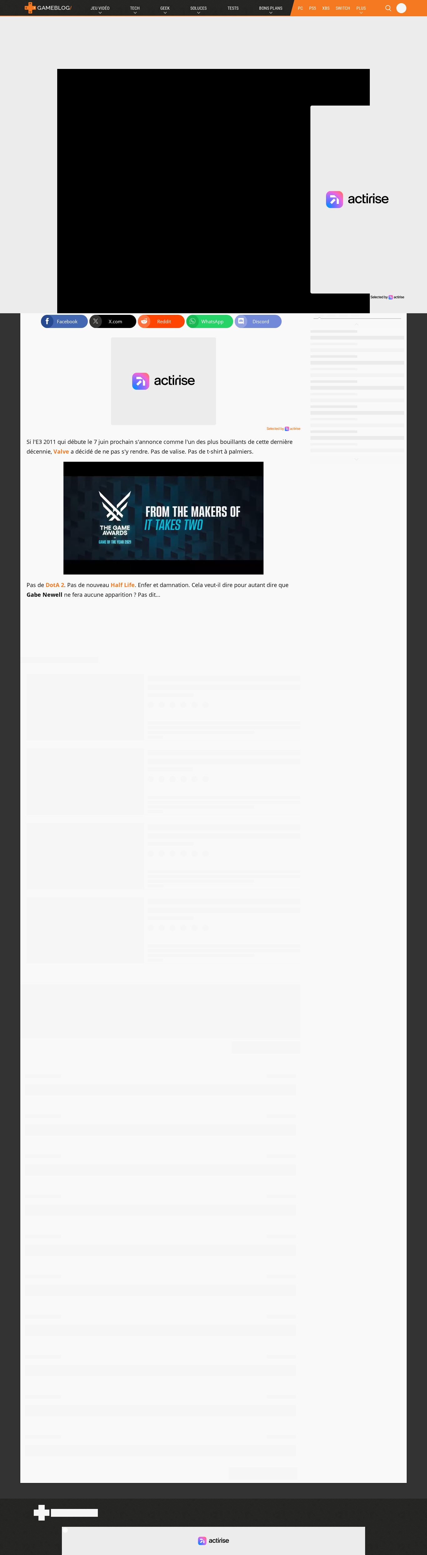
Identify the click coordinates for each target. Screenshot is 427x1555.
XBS (325, 8)
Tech (135, 8)
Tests (233, 8)
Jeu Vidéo (100, 8)
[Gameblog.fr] (47, 8)
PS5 (312, 8)
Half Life (123, 585)
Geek (165, 8)
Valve (61, 451)
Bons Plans (270, 8)
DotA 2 (54, 585)
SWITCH (343, 8)
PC (300, 8)
